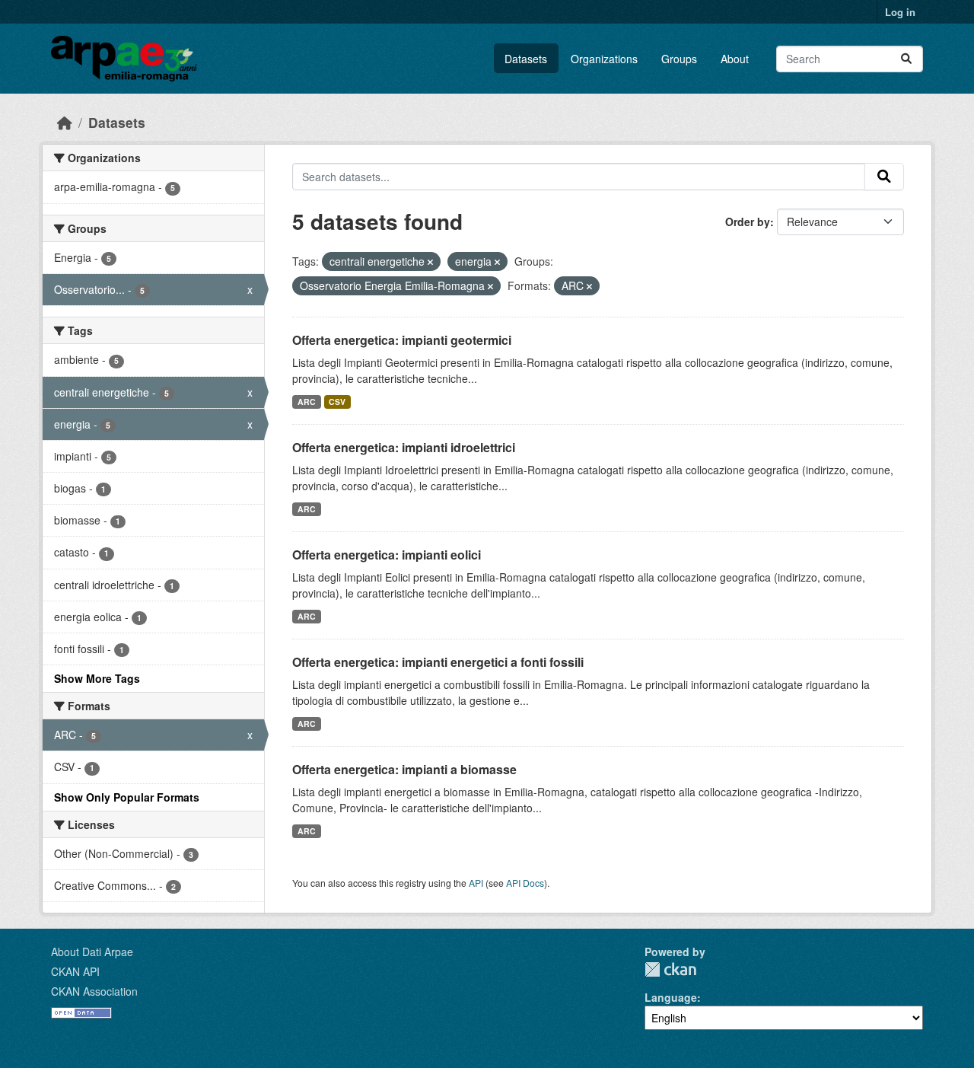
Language (671, 997)
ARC (307, 401)
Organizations (604, 58)
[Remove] (430, 262)
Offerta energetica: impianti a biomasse (404, 769)
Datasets (526, 58)
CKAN (670, 969)
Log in (900, 12)
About (735, 58)
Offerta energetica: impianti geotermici (401, 340)
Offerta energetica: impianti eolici (386, 554)
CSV (337, 401)
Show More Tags (97, 678)
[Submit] (906, 59)
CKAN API (75, 971)
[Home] (64, 122)
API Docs (525, 882)
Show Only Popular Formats (126, 797)
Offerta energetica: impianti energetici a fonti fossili (438, 662)
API (476, 882)
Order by (747, 221)
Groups (679, 58)
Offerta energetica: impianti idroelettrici (403, 447)
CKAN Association (94, 991)
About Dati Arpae (92, 951)
